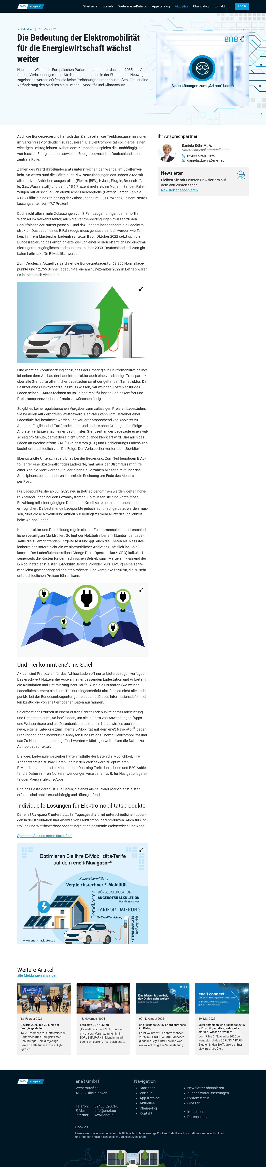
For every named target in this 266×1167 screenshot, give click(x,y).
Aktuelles (181, 6)
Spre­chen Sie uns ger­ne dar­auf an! (44, 836)
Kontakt (219, 6)
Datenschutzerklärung (133, 1137)
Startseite (90, 6)
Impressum (196, 1111)
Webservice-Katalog (132, 6)
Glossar (193, 1103)
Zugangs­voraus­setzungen (208, 1093)
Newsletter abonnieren (179, 190)
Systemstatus (198, 1098)
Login (242, 6)
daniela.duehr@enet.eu (205, 160)
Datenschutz (197, 1117)
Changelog (201, 6)
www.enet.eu (104, 1115)
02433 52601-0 (106, 1106)
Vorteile (107, 6)
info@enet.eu (105, 1110)
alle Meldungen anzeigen (37, 975)
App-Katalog (161, 6)
